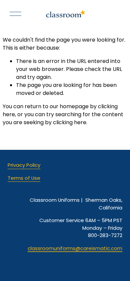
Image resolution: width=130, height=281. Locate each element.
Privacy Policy (24, 164)
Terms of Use (24, 177)
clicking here (69, 122)
